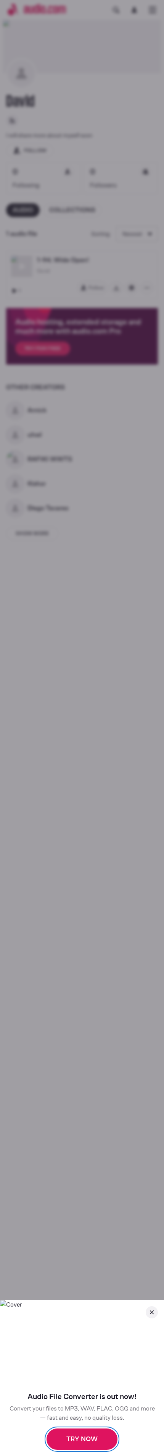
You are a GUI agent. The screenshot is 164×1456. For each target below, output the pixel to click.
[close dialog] (152, 1312)
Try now (82, 1439)
